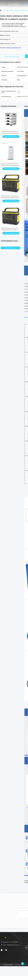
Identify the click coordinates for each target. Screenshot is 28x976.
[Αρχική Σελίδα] (6, 3)
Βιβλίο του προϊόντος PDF (13, 47)
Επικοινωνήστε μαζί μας (11, 56)
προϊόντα (8, 10)
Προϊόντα (24, 4)
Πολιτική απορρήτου (8, 964)
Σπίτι (16, 4)
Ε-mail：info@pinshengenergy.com (11, 944)
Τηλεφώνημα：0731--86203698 (10, 942)
